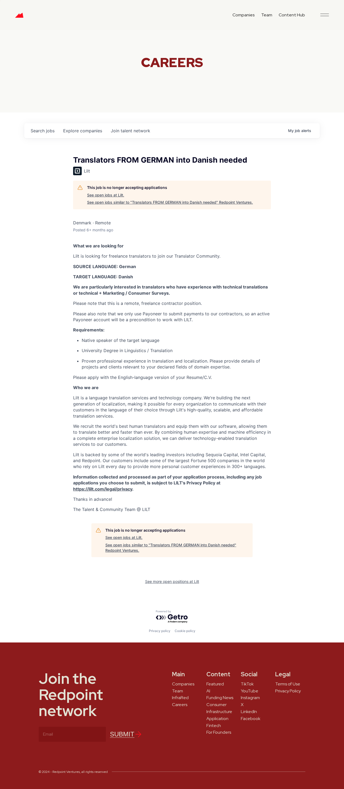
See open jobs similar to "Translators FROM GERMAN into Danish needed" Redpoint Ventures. (170, 202)
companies (82, 130)
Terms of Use (287, 684)
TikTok (247, 684)
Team (266, 15)
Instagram (250, 697)
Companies (243, 15)
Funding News (219, 697)
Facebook (250, 718)
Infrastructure (219, 711)
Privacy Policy (288, 691)
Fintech (213, 725)
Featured (215, 684)
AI (208, 691)
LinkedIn (249, 711)
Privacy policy (159, 631)
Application (217, 718)
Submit (122, 734)
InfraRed (180, 697)
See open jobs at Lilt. (105, 195)
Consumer (216, 704)
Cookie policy (185, 631)
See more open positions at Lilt (172, 581)
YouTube (249, 691)
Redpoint (19, 17)
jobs (43, 130)
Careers (179, 704)
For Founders (218, 732)
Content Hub (292, 15)
